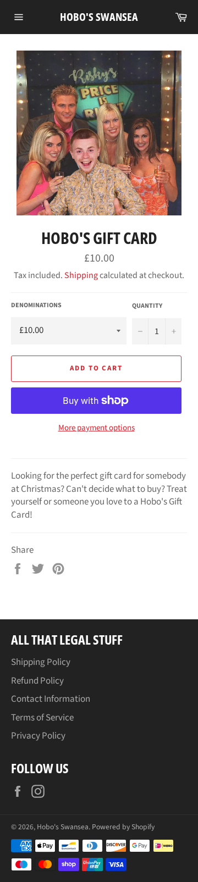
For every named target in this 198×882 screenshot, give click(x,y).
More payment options (96, 428)
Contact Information (50, 699)
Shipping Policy (40, 662)
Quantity (147, 306)
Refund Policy (37, 680)
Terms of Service (42, 717)
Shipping (81, 275)
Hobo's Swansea (99, 16)
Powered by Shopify (123, 827)
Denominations (36, 305)
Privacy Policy (38, 735)
